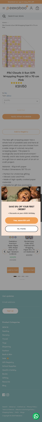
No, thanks (21, 229)
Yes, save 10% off (21, 220)
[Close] (38, 189)
